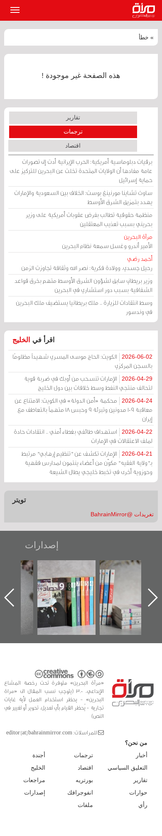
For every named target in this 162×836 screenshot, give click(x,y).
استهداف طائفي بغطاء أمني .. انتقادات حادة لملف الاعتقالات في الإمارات (83, 436)
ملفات (85, 805)
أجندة (38, 755)
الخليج (21, 340)
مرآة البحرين (145, 10)
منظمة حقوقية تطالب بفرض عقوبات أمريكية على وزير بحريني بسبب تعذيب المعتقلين (89, 219)
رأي (142, 805)
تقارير (73, 117)
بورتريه (84, 780)
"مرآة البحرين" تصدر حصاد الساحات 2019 (66, 579)
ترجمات (73, 131)
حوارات (138, 792)
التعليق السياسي (127, 767)
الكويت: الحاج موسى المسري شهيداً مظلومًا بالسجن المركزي (82, 361)
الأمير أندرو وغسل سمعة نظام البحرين (107, 241)
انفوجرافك (80, 792)
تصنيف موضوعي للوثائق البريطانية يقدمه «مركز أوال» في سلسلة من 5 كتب (129, 589)
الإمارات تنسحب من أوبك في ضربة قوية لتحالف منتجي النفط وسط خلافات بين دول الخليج (88, 383)
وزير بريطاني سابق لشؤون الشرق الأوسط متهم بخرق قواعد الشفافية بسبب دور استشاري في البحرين (83, 285)
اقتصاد (73, 145)
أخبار (141, 755)
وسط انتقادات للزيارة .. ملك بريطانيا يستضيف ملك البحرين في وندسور (84, 307)
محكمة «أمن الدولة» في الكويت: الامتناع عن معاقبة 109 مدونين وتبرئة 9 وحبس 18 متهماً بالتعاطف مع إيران (83, 409)
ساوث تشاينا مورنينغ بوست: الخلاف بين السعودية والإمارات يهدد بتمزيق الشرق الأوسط (83, 197)
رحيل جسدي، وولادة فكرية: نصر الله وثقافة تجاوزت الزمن (86, 263)
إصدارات (42, 545)
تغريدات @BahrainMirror (122, 514)
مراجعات (34, 780)
